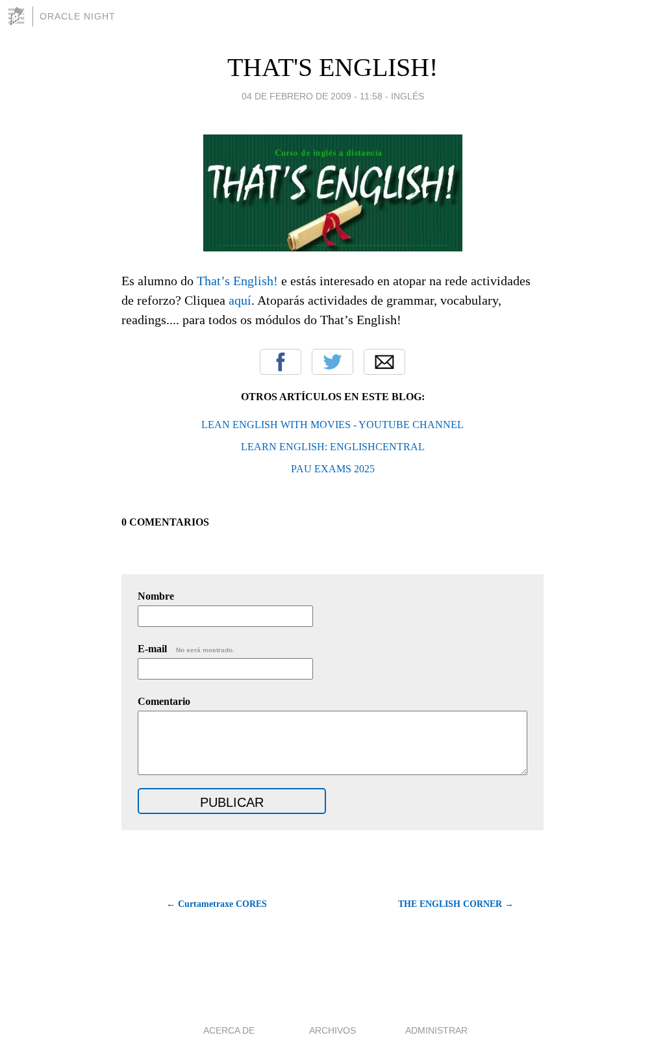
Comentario (164, 701)
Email (384, 362)
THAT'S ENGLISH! (332, 67)
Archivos (332, 1030)
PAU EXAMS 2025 (333, 468)
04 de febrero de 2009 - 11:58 (312, 96)
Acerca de (229, 1030)
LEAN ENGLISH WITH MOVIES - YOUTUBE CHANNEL (332, 424)
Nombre (156, 596)
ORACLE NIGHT (78, 16)
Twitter (332, 362)
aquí (240, 300)
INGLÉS (407, 96)
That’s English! (237, 281)
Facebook (280, 362)
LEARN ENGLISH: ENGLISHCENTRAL (333, 446)
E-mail (186, 648)
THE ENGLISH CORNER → (456, 904)
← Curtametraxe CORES (216, 904)
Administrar (436, 1030)
